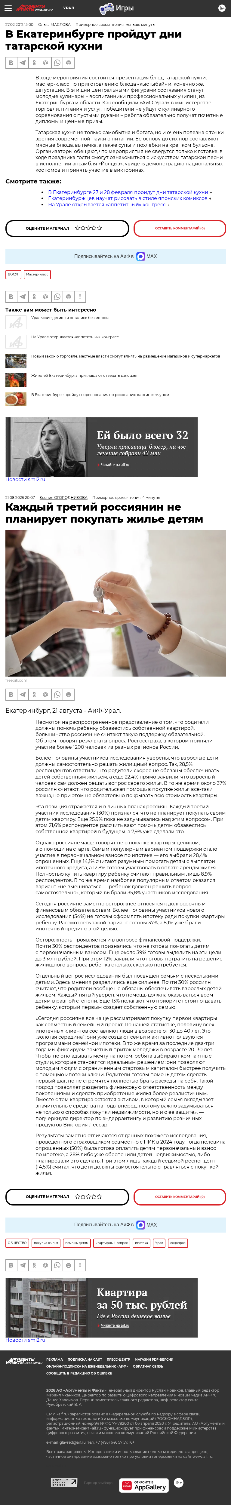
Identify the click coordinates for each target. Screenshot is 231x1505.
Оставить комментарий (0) (180, 228)
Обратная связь (148, 1366)
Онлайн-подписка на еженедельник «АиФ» (87, 1366)
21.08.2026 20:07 (20, 497)
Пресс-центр (118, 1360)
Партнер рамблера (98, 1483)
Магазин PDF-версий (154, 1360)
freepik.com (16, 680)
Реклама (54, 1360)
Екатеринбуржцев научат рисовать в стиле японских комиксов (128, 198)
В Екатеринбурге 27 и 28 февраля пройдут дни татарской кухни (128, 192)
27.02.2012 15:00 (19, 24)
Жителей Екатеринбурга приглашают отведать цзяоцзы (84, 375)
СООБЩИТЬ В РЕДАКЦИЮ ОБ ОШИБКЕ (79, 1373)
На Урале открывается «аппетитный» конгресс (107, 204)
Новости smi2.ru (25, 479)
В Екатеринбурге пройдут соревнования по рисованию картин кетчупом (100, 394)
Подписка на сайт (85, 1360)
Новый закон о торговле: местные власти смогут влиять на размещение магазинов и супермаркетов (125, 356)
